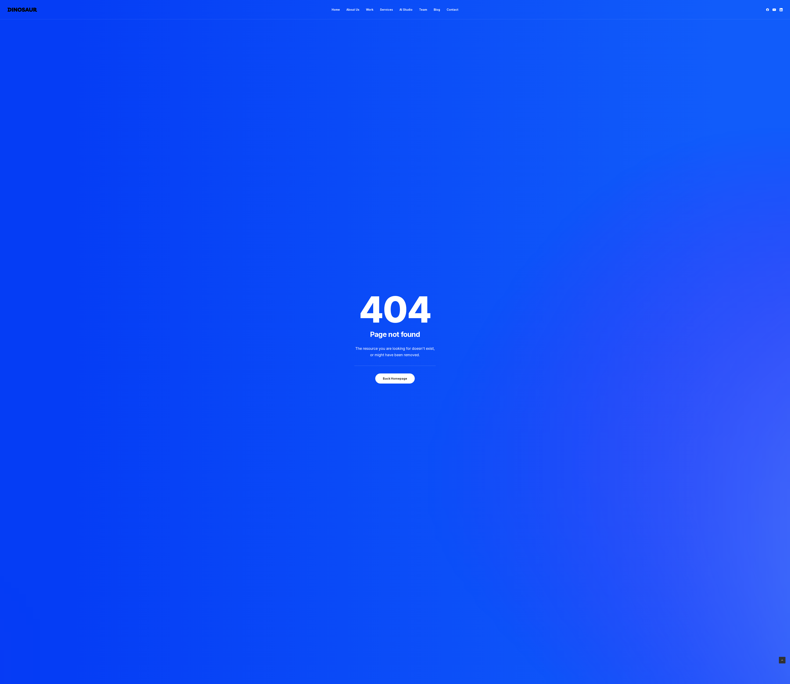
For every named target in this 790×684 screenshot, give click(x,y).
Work (369, 9)
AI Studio (406, 9)
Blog (437, 9)
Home (336, 9)
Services (386, 9)
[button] (768, 9)
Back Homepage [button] (395, 378)
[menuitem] (336, 9)
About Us (352, 9)
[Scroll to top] (782, 660)
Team (423, 9)
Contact (452, 9)
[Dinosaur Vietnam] (22, 9)
